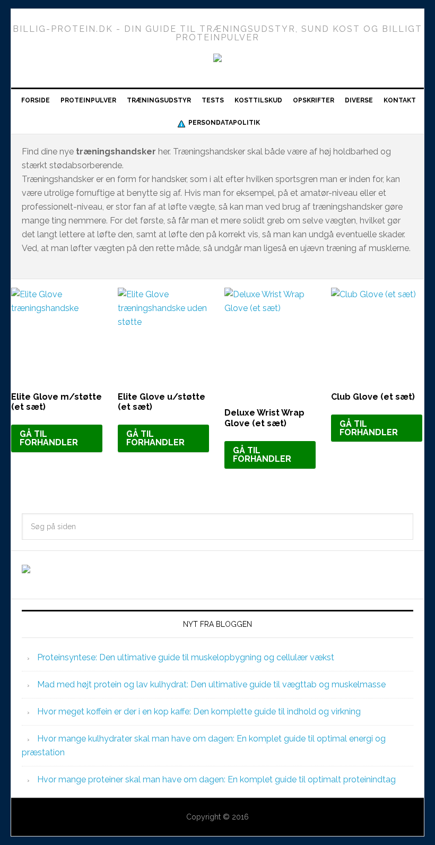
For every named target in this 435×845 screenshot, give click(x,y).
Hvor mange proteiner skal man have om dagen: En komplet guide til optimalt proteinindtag (216, 779)
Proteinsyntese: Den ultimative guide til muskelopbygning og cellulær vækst (185, 657)
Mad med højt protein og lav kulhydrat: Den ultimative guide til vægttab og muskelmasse (211, 684)
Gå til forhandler (49, 438)
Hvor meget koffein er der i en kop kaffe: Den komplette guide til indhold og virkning (199, 711)
